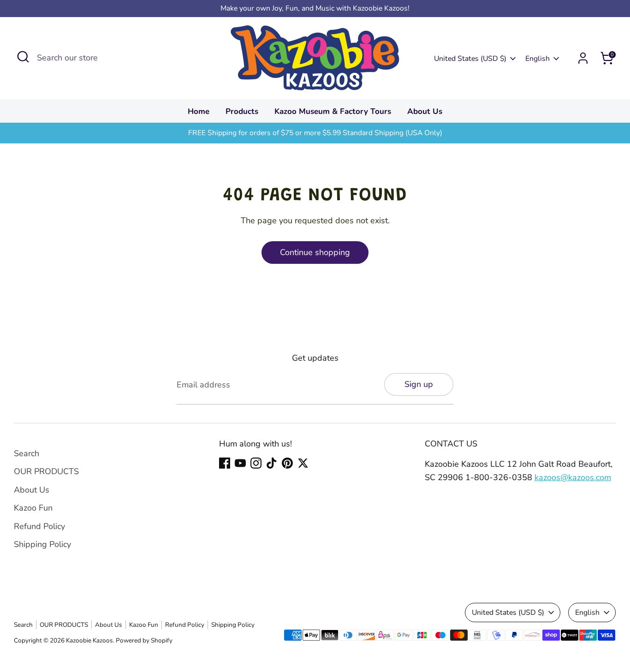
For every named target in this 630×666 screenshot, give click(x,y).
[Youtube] (240, 463)
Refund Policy (39, 526)
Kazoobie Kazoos (89, 640)
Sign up (418, 384)
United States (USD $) (470, 59)
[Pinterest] (287, 463)
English (537, 59)
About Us (424, 111)
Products (242, 111)
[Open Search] (23, 57)
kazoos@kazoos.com (573, 477)
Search (26, 453)
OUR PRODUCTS (46, 471)
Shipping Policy (42, 544)
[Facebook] (224, 463)
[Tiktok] (271, 463)
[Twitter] (303, 463)
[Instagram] (256, 463)
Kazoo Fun (33, 507)
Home (198, 111)
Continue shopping (315, 252)
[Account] (583, 58)
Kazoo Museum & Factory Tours (332, 111)
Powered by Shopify (144, 640)
